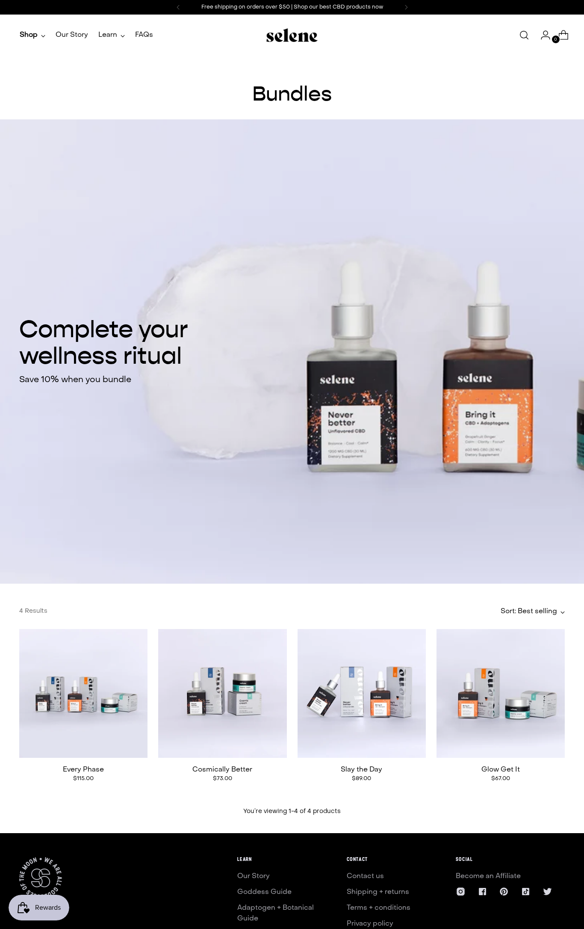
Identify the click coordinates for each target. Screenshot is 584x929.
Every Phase (83, 769)
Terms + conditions (378, 908)
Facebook (494, 892)
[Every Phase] (83, 693)
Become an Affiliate (488, 876)
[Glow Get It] (501, 693)
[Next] (406, 7)
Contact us (365, 876)
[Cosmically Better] (222, 693)
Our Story (253, 876)
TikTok (531, 892)
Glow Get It (500, 769)
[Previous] (178, 7)
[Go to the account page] (542, 35)
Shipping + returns (378, 892)
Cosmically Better (222, 769)
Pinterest (514, 892)
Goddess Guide (264, 892)
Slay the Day (361, 769)
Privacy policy (370, 923)
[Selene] (292, 35)
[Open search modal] (524, 35)
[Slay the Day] (362, 693)
